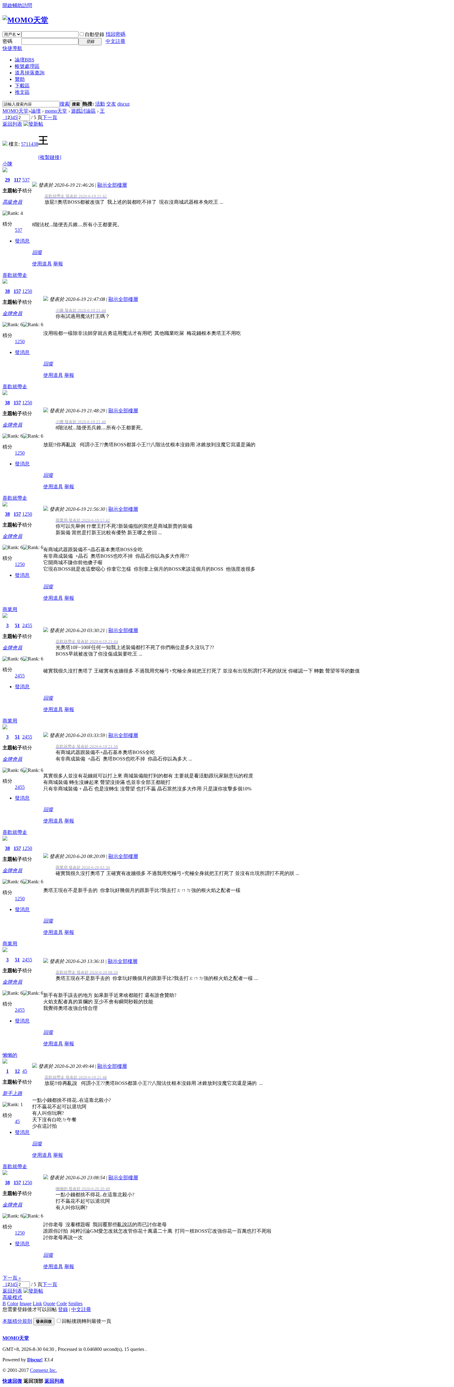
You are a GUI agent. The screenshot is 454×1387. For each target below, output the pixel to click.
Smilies (75, 1303)
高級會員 (12, 202)
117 (17, 179)
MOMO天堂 (15, 111)
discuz (123, 103)
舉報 (58, 263)
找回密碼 (115, 34)
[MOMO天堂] (25, 20)
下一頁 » (11, 1278)
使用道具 (42, 263)
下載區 (22, 85)
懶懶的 (9, 1055)
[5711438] (4, 144)
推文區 (22, 92)
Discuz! (35, 1359)
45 (24, 1071)
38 (7, 291)
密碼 (7, 41)
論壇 (24, 59)
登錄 (63, 1309)
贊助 (20, 79)
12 (17, 1071)
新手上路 (12, 1093)
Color (12, 1303)
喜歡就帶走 (14, 275)
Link (37, 1303)
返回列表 (12, 124)
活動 (100, 103)
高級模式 (12, 1297)
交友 (111, 103)
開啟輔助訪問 (17, 5)
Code (62, 1303)
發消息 (22, 241)
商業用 (9, 609)
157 (17, 291)
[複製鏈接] (49, 157)
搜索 (64, 103)
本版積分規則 (17, 1321)
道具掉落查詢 (29, 72)
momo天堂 (56, 111)
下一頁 (49, 117)
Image (25, 1303)
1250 (27, 291)
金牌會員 (12, 313)
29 (7, 179)
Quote (49, 1303)
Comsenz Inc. (43, 1370)
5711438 (29, 144)
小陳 (7, 163)
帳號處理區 (27, 66)
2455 (27, 625)
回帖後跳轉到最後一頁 (86, 1321)
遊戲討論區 (83, 111)
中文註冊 (115, 41)
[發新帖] (33, 124)
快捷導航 (12, 48)
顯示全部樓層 (112, 185)
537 (26, 179)
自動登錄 (94, 34)
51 (17, 625)
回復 (37, 252)
